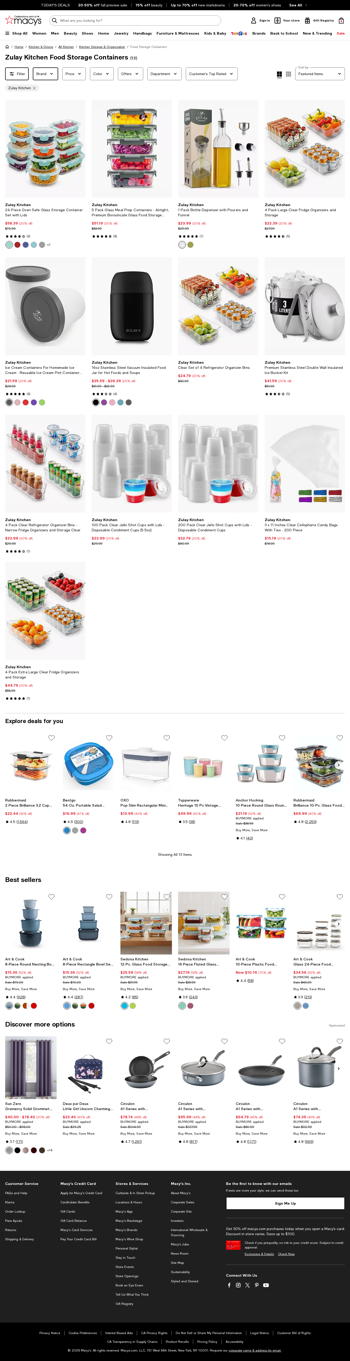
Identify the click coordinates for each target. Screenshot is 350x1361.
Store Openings (127, 1276)
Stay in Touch (125, 1258)
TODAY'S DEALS (55, 5)
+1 (48, 245)
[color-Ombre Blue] (9, 1006)
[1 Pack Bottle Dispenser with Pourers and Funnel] (218, 149)
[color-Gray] (9, 402)
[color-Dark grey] (129, 402)
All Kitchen (66, 47)
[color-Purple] (34, 402)
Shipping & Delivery (19, 1239)
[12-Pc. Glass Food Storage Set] (146, 923)
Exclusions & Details (259, 1254)
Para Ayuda (13, 1221)
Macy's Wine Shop (129, 1239)
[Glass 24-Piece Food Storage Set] (319, 923)
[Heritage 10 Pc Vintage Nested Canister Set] (204, 764)
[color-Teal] (9, 245)
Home (19, 47)
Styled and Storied (184, 1281)
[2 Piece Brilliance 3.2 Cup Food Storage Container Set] (31, 764)
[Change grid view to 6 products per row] (288, 74)
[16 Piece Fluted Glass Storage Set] (204, 923)
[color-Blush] (26, 1150)
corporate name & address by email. (255, 1350)
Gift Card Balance (73, 1221)
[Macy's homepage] (8, 47)
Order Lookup (15, 1211)
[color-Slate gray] (42, 245)
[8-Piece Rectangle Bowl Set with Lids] (88, 923)
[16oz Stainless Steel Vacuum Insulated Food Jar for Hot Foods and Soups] (132, 306)
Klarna (9, 1202)
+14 (50, 1150)
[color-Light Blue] (120, 402)
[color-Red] (26, 402)
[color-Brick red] (34, 1150)
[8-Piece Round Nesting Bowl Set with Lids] (31, 923)
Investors (177, 1221)
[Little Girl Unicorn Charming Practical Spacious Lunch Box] (88, 1067)
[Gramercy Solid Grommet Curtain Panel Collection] (31, 1067)
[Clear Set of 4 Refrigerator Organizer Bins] (218, 306)
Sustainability (180, 1272)
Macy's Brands (126, 1230)
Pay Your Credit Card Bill (78, 1239)
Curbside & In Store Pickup (135, 1193)
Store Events (125, 1267)
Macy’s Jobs (180, 1244)
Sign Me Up (285, 1203)
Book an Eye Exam (129, 1285)
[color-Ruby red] (17, 245)
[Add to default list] (51, 738)
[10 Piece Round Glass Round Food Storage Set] (261, 764)
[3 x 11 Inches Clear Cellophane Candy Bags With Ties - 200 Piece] (305, 464)
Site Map (177, 1263)
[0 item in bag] (341, 20)
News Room (180, 1253)
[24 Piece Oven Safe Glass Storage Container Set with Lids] (45, 149)
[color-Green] (190, 245)
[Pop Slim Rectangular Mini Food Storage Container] (146, 764)
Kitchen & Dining (41, 47)
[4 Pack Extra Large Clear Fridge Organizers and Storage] (45, 611)
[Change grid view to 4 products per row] (279, 75)
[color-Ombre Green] (17, 1006)
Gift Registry (124, 1304)
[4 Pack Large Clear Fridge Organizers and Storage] (305, 149)
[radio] (9, 245)
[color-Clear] (182, 245)
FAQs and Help (16, 1193)
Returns (10, 1230)
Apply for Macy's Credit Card (81, 1193)
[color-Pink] (17, 402)
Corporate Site (181, 1211)
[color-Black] (96, 402)
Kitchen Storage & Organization (102, 47)
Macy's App (124, 1211)
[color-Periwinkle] (26, 245)
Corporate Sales (182, 1202)
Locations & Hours (129, 1202)
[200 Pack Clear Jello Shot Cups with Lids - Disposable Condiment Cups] (218, 464)
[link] (45, 225)
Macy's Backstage (129, 1221)
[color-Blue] (34, 245)
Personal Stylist (127, 1248)
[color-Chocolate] (42, 1150)
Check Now (286, 1254)
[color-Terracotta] (26, 1006)
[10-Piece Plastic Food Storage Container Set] (261, 923)
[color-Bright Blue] (67, 1006)
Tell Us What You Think (132, 1294)
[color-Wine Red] (34, 1006)
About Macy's (180, 1193)
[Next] (79, 149)
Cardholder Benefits (74, 1202)
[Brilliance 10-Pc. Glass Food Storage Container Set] (319, 764)
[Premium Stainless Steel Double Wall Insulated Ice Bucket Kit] (305, 306)
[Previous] (11, 149)
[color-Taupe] (297, 1006)
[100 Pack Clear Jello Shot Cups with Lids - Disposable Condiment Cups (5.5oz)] (132, 464)
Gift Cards (67, 1211)
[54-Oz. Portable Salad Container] (88, 764)
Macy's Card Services (76, 1230)
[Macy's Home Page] (23, 20)
